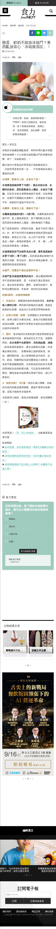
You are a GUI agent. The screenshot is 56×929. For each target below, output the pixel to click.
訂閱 (14, 900)
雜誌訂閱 (36, 911)
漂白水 (12, 526)
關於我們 (7, 911)
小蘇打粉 (13, 533)
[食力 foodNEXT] (28, 14)
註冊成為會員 (37, 900)
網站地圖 (49, 911)
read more (15, 562)
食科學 (13, 25)
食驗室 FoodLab (13, 2)
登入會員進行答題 (28, 551)
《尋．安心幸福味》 (25, 432)
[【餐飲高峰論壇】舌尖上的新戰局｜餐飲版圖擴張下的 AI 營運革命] (28, 724)
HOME (5, 25)
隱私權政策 (21, 911)
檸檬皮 (12, 518)
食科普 (21, 25)
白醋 (11, 541)
